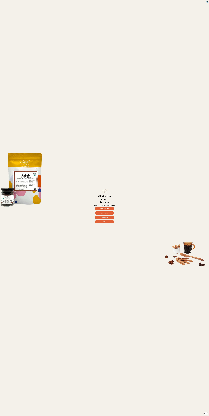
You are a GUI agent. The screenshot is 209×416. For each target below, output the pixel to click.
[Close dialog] (207, 2)
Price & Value (104, 217)
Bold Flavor (104, 213)
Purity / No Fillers (104, 208)
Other (104, 221)
